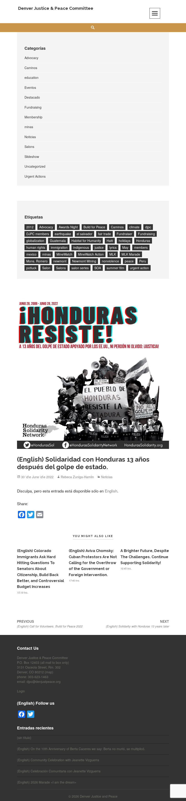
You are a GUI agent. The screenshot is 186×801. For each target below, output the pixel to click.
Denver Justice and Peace (98, 796)
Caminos (30, 67)
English (111, 491)
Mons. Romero (37, 261)
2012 (30, 227)
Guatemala (58, 240)
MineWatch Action (91, 254)
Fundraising (33, 107)
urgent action (139, 268)
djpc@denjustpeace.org (44, 681)
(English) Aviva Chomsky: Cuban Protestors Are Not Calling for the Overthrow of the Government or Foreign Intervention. (93, 563)
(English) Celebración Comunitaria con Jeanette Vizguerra (58, 771)
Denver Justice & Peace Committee (55, 8)
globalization (35, 240)
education (31, 77)
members (141, 247)
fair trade (104, 233)
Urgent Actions (35, 176)
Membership (33, 117)
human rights (35, 247)
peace (129, 261)
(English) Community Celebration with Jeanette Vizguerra (58, 760)
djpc (148, 227)
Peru (142, 261)
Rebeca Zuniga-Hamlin (77, 477)
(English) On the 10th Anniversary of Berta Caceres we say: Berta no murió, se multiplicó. (81, 748)
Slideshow (31, 156)
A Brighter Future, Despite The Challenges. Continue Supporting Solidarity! (144, 557)
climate (134, 227)
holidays (124, 240)
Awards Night (68, 227)
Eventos (30, 87)
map (49, 672)
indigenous (81, 247)
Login (21, 691)
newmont (59, 261)
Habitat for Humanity (86, 240)
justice (99, 247)
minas (28, 126)
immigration (59, 247)
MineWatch (64, 254)
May (125, 247)
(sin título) (24, 737)
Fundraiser (124, 233)
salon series (80, 268)
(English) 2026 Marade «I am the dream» (46, 782)
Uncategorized (34, 166)
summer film (115, 268)
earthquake (63, 233)
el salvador (84, 233)
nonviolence (110, 261)
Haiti (110, 240)
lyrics (113, 247)
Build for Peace (94, 227)
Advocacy (31, 57)
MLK (112, 254)
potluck (31, 268)
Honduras (143, 240)
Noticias (30, 136)
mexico (31, 254)
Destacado (32, 97)
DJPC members (37, 233)
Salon (46, 268)
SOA (97, 268)
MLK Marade (131, 254)
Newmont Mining (84, 261)
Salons (29, 146)
